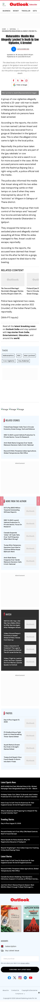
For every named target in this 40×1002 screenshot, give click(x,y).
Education (24, 335)
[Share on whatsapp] (26, 80)
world (16, 338)
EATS (35, 11)
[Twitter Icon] (14, 977)
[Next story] (38, 501)
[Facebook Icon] (9, 977)
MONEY (16, 11)
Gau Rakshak (23, 361)
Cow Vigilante (8, 361)
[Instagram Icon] (20, 977)
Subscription (10, 946)
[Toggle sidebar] (6, 4)
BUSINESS (6, 11)
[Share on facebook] (13, 80)
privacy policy (25, 963)
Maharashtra (8, 355)
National (13, 29)
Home (4, 29)
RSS (18, 355)
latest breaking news (24, 326)
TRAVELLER (26, 11)
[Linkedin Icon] (25, 977)
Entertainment (10, 335)
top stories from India (18, 332)
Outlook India (12, 329)
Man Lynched (29, 355)
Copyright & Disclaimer (29, 990)
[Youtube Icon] (30, 977)
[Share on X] (18, 80)
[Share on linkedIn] (22, 80)
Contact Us (15, 990)
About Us (6, 990)
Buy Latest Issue (12, 950)
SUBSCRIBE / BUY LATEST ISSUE (20, 969)
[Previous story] (1, 501)
